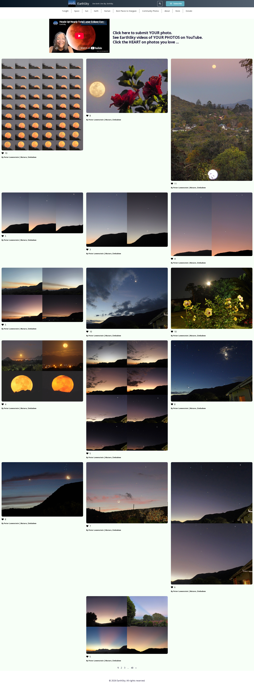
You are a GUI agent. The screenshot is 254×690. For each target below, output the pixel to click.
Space (76, 11)
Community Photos (150, 11)
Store (177, 11)
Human (107, 11)
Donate (189, 11)
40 (132, 667)
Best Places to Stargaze (126, 11)
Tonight (65, 11)
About (167, 11)
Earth (96, 11)
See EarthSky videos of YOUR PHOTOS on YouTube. (158, 37)
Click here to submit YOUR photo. (142, 32)
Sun (86, 11)
